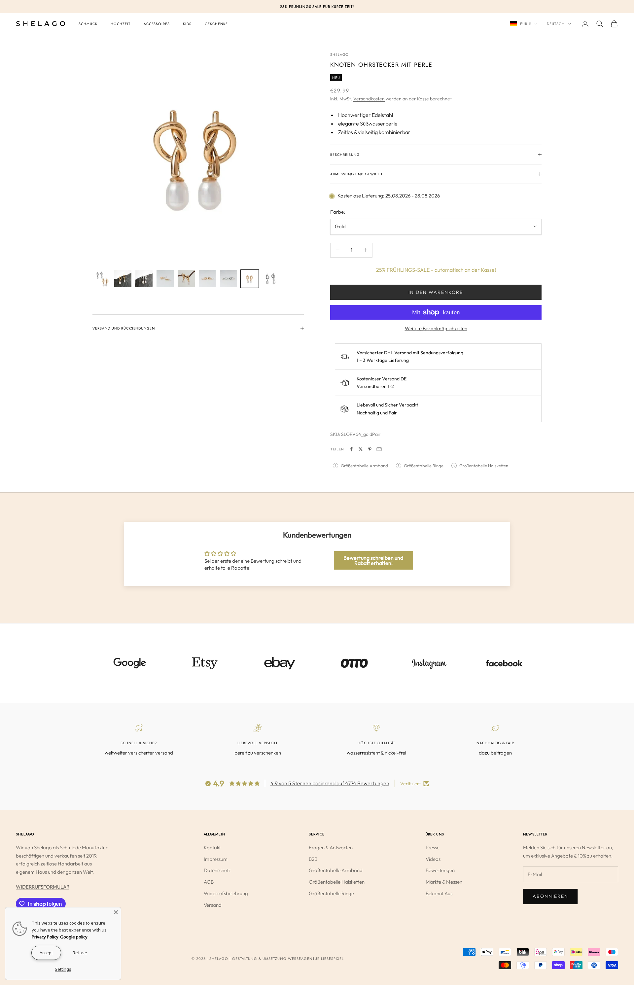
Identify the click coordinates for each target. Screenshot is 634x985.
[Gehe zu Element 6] (207, 278)
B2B (313, 859)
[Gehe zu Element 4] (165, 278)
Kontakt (212, 847)
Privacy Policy (45, 937)
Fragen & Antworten (331, 847)
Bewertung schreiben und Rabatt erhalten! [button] (373, 560)
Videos (433, 859)
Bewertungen (440, 870)
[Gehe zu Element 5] (186, 278)
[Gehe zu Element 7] (228, 278)
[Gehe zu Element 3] (144, 278)
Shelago (339, 54)
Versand (213, 905)
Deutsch (556, 23)
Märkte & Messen (444, 882)
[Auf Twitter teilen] (360, 449)
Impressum (216, 859)
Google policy (74, 937)
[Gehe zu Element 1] (101, 278)
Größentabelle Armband (336, 870)
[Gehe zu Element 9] (271, 278)
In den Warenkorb (435, 292)
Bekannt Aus (439, 893)
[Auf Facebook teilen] (351, 449)
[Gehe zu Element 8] (249, 278)
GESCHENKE (216, 23)
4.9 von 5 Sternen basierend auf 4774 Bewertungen (329, 783)
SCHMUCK (88, 23)
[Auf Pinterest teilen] (369, 449)
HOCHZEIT (120, 23)
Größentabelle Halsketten (337, 882)
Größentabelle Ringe (331, 893)
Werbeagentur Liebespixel (316, 958)
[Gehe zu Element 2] (123, 278)
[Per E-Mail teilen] (379, 449)
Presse (433, 847)
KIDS (187, 23)
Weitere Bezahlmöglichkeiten (436, 328)
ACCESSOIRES (157, 23)
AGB (209, 882)
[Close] (116, 912)
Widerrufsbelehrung (226, 893)
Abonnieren (550, 896)
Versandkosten (369, 99)
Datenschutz (217, 870)
